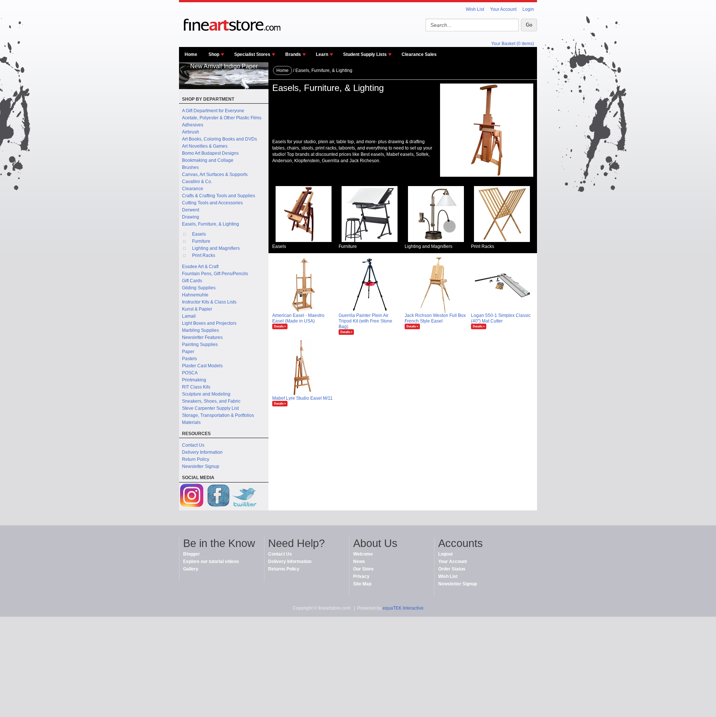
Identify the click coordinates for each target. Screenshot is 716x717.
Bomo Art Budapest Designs (210, 153)
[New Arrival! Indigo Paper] (223, 87)
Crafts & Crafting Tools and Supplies (218, 195)
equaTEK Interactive (403, 608)
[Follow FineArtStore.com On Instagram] (192, 496)
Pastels (189, 358)
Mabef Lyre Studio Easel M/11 (302, 398)
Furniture (201, 241)
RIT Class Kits (196, 387)
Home (191, 54)
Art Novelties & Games (204, 146)
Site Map (362, 584)
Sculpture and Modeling (206, 394)
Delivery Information (202, 452)
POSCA (190, 372)
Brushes (190, 167)
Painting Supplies (200, 344)
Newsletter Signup (200, 466)
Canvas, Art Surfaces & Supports (215, 174)
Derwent (190, 210)
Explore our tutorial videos (211, 561)
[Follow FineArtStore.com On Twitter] (244, 496)
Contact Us (193, 445)
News (359, 561)
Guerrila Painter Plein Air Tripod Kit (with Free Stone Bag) (365, 321)
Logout (445, 554)
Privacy (361, 576)
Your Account (503, 9)
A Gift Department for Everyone (213, 110)
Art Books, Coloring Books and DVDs (219, 139)
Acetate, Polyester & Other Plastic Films (221, 117)
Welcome (363, 554)
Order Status (451, 569)
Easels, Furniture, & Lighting (210, 224)
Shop (213, 54)
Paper (188, 351)
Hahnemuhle (195, 295)
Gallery (190, 569)
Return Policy (195, 459)
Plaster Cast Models (202, 365)
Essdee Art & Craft (200, 266)
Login (528, 9)
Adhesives (192, 125)
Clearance (192, 188)
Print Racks (203, 255)
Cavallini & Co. (197, 181)
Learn (322, 54)
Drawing (190, 217)
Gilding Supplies (199, 287)
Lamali (189, 316)
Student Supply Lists (365, 54)
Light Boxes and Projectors (209, 323)
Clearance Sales (419, 54)
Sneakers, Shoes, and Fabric (211, 401)
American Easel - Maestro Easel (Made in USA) (298, 318)
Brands (293, 54)
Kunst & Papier (197, 309)
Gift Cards (192, 280)
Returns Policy (283, 569)
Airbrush (190, 132)
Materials (191, 422)
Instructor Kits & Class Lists (209, 302)
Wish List (475, 9)
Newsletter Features (202, 337)
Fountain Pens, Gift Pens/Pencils (215, 273)
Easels (199, 234)
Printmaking (194, 380)
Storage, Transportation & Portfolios (218, 415)
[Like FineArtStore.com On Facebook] (218, 496)
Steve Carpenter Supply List (210, 408)
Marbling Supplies (200, 330)
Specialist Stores (252, 54)
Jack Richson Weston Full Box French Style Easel (435, 318)
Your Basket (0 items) (512, 43)
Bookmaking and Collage (207, 160)
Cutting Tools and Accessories (212, 202)
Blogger (191, 554)
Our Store (363, 569)
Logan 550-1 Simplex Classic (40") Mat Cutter (501, 318)
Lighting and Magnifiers (216, 248)
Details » (280, 326)
